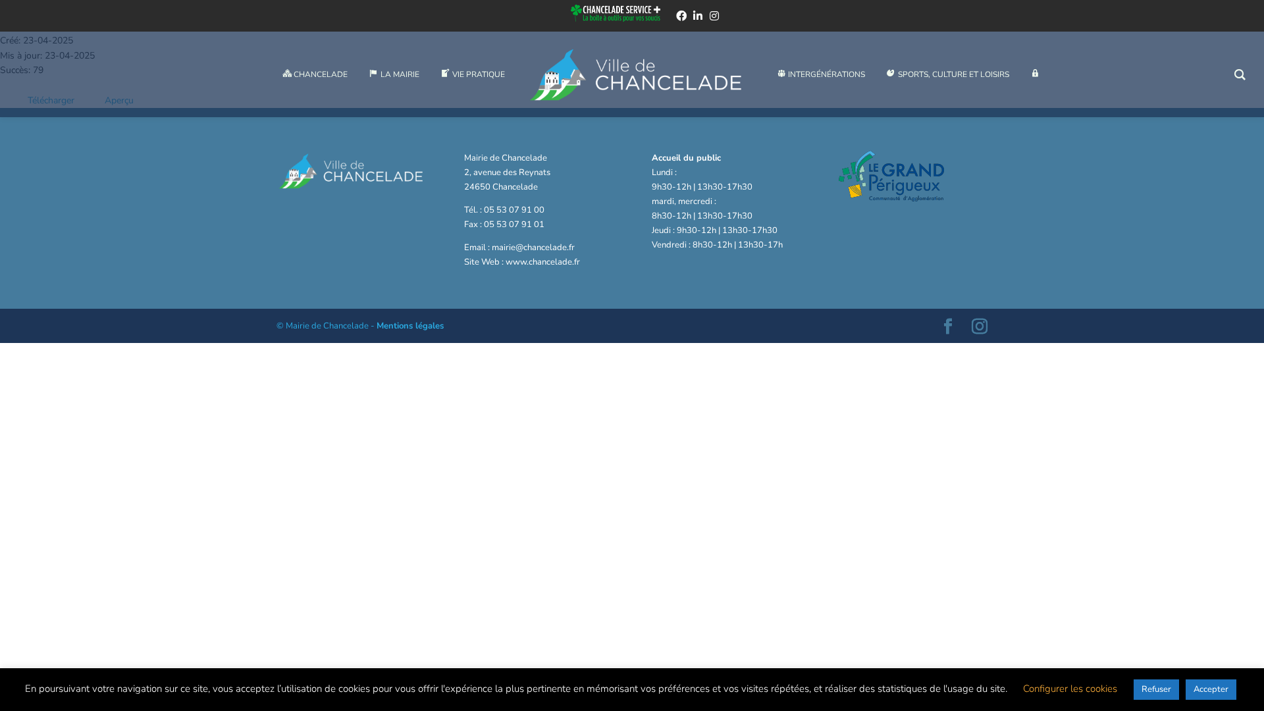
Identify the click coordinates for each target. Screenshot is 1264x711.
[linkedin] (698, 15)
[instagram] (714, 15)
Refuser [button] (1156, 689)
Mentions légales (410, 326)
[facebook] (681, 15)
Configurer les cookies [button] (1070, 688)
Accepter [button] (1211, 689)
